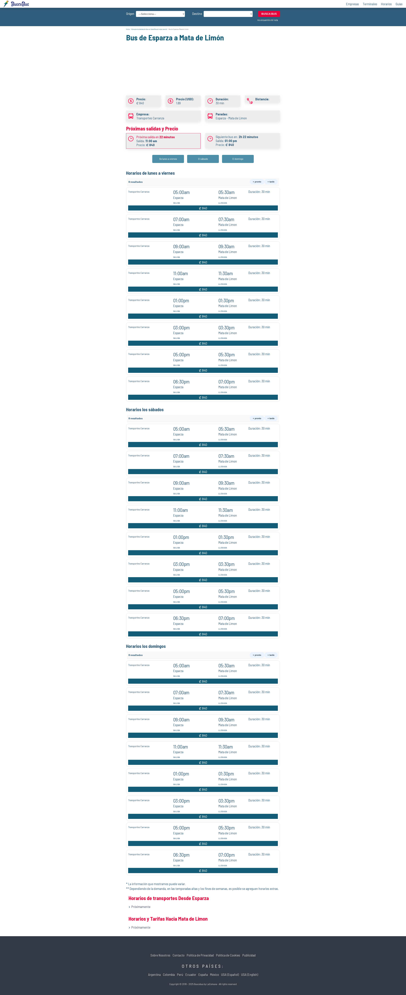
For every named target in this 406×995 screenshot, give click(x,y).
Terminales (370, 4)
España (203, 974)
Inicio (128, 29)
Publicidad (249, 955)
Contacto (178, 955)
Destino (197, 14)
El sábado (203, 158)
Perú (180, 974)
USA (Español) (230, 974)
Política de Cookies (228, 955)
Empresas (352, 4)
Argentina (154, 974)
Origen (130, 14)
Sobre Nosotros (160, 955)
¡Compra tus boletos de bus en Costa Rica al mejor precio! (149, 29)
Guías (399, 4)
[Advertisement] (203, 64)
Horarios (386, 4)
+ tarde (271, 182)
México (214, 974)
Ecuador (190, 974)
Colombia (169, 974)
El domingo (237, 158)
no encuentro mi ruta (267, 19)
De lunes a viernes (168, 158)
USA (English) (249, 974)
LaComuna (212, 983)
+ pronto (257, 182)
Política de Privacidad (200, 955)
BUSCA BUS (269, 14)
